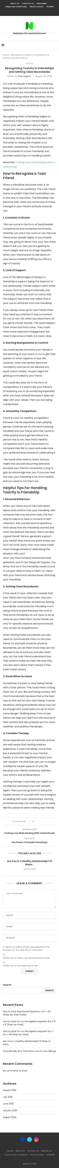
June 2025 (8, 1103)
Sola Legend (24, 76)
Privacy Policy (36, 6)
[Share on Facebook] (39, 821)
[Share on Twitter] (42, 821)
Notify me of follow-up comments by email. (26, 958)
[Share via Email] (47, 821)
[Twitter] (29, 11)
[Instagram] (33, 11)
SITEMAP (50, 6)
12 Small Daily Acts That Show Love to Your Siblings (29, 1051)
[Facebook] (25, 11)
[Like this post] (35, 821)
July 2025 (8, 1096)
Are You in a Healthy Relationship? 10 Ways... (29, 862)
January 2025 (10, 1110)
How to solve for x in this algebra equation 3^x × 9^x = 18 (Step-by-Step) (28, 1033)
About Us (14, 3)
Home (6, 54)
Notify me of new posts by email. (20, 965)
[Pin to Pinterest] (45, 821)
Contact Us (28, 3)
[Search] (55, 45)
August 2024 (9, 1117)
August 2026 (9, 1090)
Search (7, 984)
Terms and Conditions (16, 6)
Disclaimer (42, 3)
